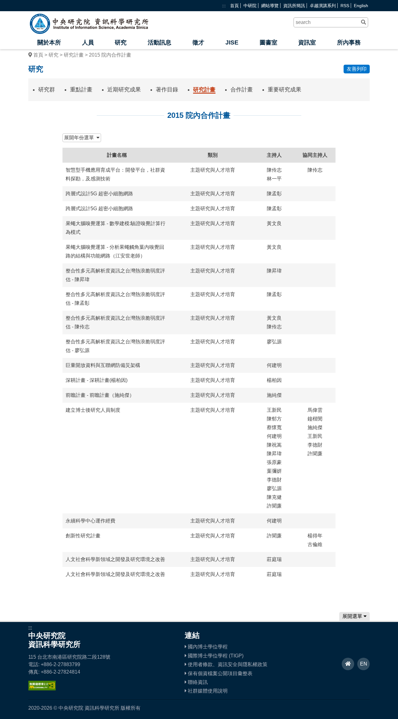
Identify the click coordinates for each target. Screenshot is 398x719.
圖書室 (268, 42)
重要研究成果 (284, 89)
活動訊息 (159, 42)
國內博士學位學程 (207, 646)
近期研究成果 (124, 89)
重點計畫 (81, 89)
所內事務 (349, 42)
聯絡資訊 (197, 682)
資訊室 (307, 42)
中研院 (250, 5)
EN (363, 663)
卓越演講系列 (323, 5)
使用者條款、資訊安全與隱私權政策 (227, 664)
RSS (344, 5)
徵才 (198, 42)
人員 (88, 42)
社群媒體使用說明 (207, 690)
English (361, 5)
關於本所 (49, 42)
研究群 (46, 89)
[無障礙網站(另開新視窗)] (42, 688)
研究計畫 (74, 55)
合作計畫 (241, 89)
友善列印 (357, 69)
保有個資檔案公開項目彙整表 (219, 673)
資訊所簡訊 (294, 5)
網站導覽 (270, 5)
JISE (231, 42)
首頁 (234, 5)
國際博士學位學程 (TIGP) (215, 655)
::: (224, 5)
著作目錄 (167, 89)
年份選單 (80, 137)
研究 (121, 42)
